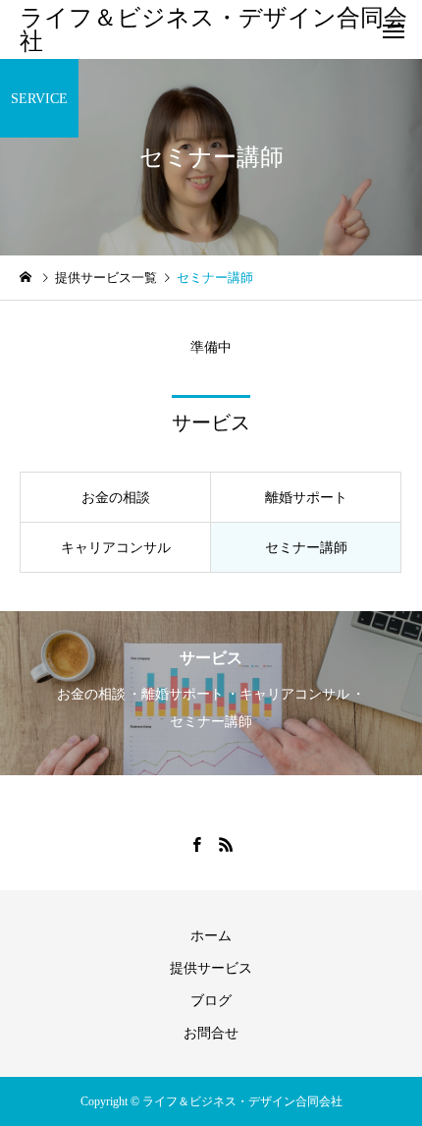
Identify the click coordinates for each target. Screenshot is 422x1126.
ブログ (211, 1000)
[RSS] (226, 844)
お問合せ (211, 1033)
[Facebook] (196, 844)
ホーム (211, 936)
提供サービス (211, 968)
